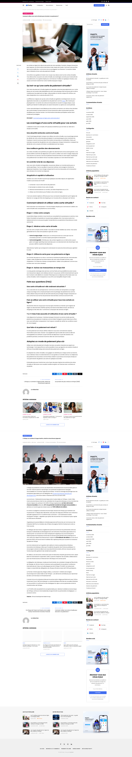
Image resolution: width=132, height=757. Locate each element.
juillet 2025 (88, 121)
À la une (88, 132)
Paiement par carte (91, 154)
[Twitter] (17, 72)
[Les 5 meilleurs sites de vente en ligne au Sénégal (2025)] (89, 177)
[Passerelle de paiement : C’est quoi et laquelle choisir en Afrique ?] (52, 407)
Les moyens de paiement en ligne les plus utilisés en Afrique (101, 190)
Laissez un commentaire (52, 424)
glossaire (88, 141)
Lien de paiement (90, 146)
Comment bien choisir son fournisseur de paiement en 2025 (31, 417)
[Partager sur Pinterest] (103, 20)
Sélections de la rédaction (92, 161)
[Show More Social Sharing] (108, 20)
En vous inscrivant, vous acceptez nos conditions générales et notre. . (98, 275)
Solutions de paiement (91, 163)
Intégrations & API (90, 143)
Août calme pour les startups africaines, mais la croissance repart (72, 645)
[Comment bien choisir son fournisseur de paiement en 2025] (32, 407)
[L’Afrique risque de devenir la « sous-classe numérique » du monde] (32, 636)
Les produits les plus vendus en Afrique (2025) (67, 381)
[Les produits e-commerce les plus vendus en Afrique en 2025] (89, 183)
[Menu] (23, 5)
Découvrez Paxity (99, 5)
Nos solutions (49, 5)
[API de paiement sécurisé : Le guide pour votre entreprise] (56, 717)
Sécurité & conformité (91, 159)
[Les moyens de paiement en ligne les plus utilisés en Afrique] (89, 191)
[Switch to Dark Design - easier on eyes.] (106, 5)
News (87, 150)
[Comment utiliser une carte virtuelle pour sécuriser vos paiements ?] (52, 42)
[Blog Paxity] (29, 5)
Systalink (71, 752)
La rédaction (35, 389)
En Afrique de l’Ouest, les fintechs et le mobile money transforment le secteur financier (38, 610)
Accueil (24, 9)
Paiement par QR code (91, 157)
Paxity (63, 101)
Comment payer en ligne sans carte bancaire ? (46, 118)
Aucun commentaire (37, 20)
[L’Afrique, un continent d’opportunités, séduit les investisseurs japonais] (52, 465)
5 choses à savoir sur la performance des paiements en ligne (73, 417)
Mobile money (89, 148)
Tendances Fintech (90, 166)
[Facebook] (17, 69)
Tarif (66, 5)
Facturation (89, 137)
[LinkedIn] (17, 76)
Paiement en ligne (40, 1)
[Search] (108, 5)
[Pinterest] (17, 79)
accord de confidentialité (97, 276)
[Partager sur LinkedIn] (106, 20)
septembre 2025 (90, 117)
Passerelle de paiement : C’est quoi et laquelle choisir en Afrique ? (52, 417)
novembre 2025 (90, 112)
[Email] (17, 83)
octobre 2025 (89, 114)
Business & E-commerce (28, 1)
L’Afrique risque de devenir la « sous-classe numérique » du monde (96, 92)
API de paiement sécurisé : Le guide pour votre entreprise (69, 716)
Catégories (40, 5)
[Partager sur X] (101, 20)
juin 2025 (88, 123)
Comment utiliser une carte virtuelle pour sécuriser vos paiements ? (66, 610)
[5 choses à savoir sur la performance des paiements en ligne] (73, 407)
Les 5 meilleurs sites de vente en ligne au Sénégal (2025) (101, 176)
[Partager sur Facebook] (99, 20)
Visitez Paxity (48, 1)
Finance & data (90, 139)
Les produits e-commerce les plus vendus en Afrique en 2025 (101, 183)
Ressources (59, 5)
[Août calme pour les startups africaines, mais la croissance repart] (73, 636)
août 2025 (88, 119)
